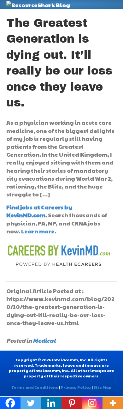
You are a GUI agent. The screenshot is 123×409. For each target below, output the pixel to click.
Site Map (102, 387)
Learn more (38, 231)
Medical (44, 340)
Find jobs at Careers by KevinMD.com (39, 211)
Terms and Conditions (34, 387)
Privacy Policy (76, 387)
